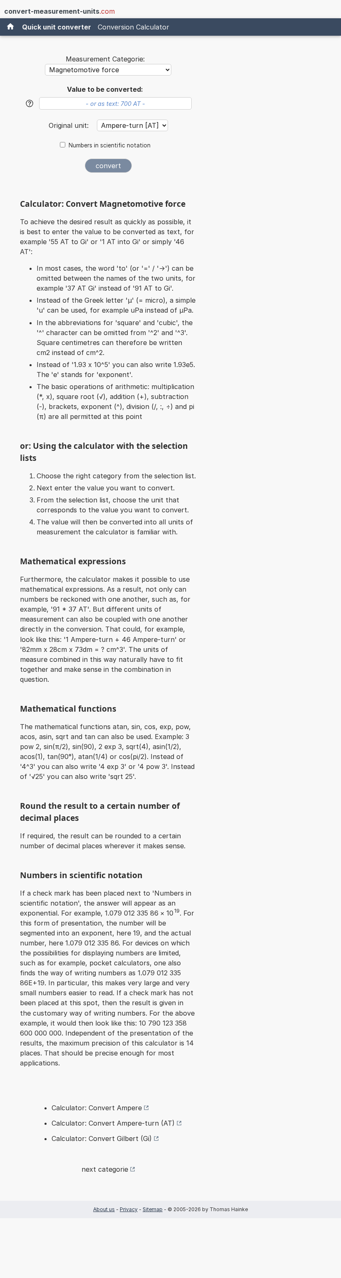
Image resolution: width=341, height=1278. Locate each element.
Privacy (129, 1209)
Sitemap (153, 1209)
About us (104, 1209)
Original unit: (70, 125)
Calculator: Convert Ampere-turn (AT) (113, 1123)
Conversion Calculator (133, 27)
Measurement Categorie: (105, 59)
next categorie (105, 1169)
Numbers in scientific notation (110, 145)
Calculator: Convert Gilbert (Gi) (102, 1138)
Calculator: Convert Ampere (97, 1108)
